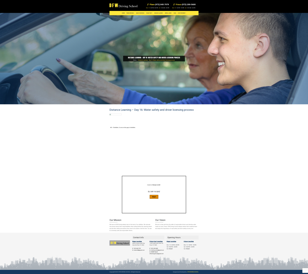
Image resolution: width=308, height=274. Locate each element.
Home (134, 60)
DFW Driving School (193, 272)
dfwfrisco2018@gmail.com (157, 250)
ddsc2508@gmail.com (139, 250)
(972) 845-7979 (137, 248)
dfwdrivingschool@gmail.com (157, 253)
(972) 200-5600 (154, 248)
